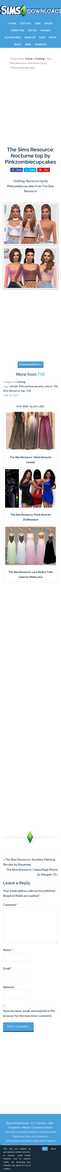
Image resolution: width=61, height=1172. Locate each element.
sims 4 (48, 386)
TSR (41, 374)
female (14, 386)
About (53, 1148)
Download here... (30, 364)
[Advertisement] (30, 109)
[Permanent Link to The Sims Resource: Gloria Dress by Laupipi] (30, 449)
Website (8, 987)
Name (8, 950)
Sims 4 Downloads (30, 10)
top (23, 390)
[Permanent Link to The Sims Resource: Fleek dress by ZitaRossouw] (30, 506)
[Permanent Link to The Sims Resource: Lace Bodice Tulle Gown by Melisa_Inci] (30, 564)
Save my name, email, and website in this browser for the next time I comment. (29, 1013)
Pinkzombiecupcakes (31, 386)
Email (7, 968)
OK (44, 1148)
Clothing (20, 381)
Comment (10, 905)
